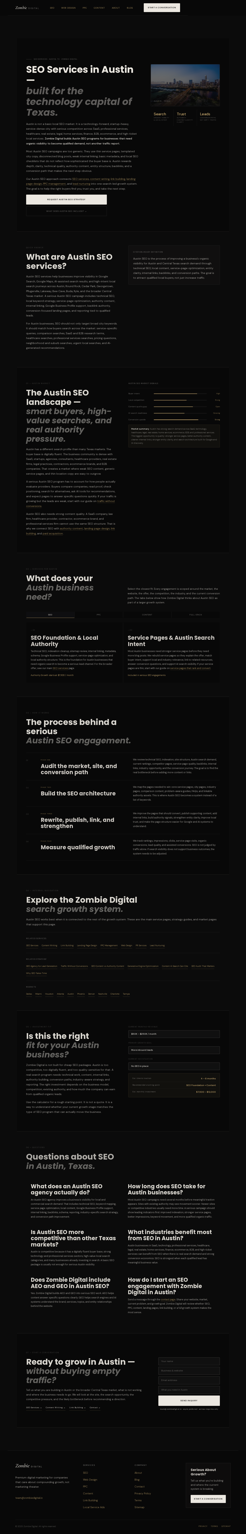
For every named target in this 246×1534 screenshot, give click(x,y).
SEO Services (32, 945)
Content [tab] (147, 614)
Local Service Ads (94, 1507)
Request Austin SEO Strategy (66, 199)
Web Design (68, 8)
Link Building (67, 945)
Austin (70, 994)
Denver (91, 994)
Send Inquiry (189, 1400)
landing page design (97, 528)
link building (118, 179)
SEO (52, 8)
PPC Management (109, 945)
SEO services (80, 179)
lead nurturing (81, 183)
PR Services (141, 945)
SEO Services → (34, 1407)
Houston (49, 994)
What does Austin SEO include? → (66, 211)
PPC (85, 8)
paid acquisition (53, 533)
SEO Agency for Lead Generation (41, 966)
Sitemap (140, 1507)
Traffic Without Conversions (74, 966)
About (116, 8)
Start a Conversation (162, 7)
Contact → (95, 1407)
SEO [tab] (50, 614)
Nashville (102, 994)
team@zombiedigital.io (29, 1498)
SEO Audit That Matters (202, 966)
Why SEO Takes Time (36, 973)
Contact (140, 1486)
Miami (38, 994)
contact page (168, 1299)
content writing (100, 179)
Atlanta (60, 994)
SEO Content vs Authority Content (107, 966)
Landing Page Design (87, 945)
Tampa (126, 994)
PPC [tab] (99, 614)
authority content (71, 528)
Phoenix (81, 994)
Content (99, 8)
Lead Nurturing (157, 945)
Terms (138, 1500)
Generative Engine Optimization (143, 966)
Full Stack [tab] (195, 614)
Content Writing (49, 945)
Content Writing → (55, 1407)
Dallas (29, 994)
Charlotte (115, 994)
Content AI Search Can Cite (175, 966)
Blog (130, 8)
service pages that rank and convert (190, 668)
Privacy (203, 1526)
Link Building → (77, 1407)
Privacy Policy (143, 1493)
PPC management (54, 183)
